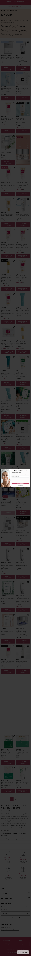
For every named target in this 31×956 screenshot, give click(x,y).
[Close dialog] (29, 470)
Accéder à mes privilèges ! (20, 483)
